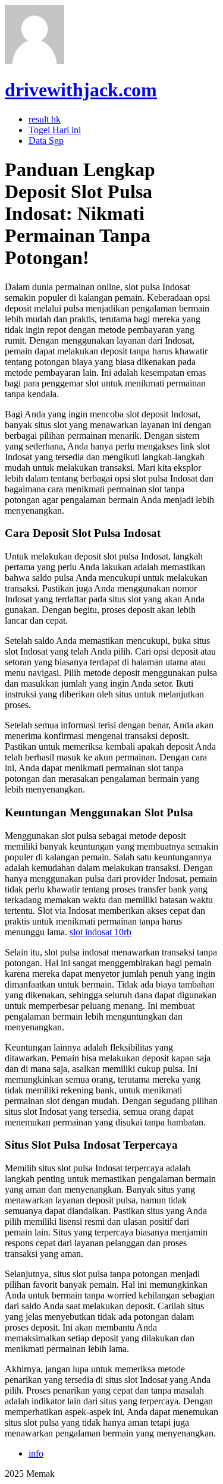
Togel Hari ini (55, 130)
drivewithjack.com (81, 89)
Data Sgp (46, 141)
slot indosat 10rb (100, 932)
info (36, 1453)
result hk (45, 119)
